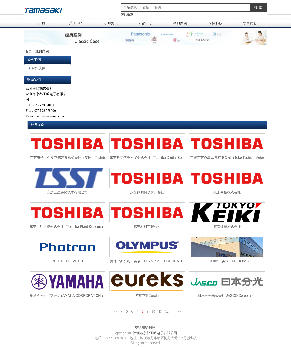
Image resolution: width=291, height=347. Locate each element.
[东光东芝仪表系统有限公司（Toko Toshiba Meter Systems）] (227, 143)
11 (160, 311)
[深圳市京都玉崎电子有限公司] (43, 10)
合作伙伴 (38, 68)
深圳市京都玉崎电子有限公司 (155, 333)
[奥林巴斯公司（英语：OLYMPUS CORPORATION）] (147, 247)
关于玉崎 (76, 23)
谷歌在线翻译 (145, 327)
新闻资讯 (111, 23)
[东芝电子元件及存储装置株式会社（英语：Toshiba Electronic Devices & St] (67, 143)
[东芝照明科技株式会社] (147, 178)
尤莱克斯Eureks (147, 295)
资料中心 (215, 23)
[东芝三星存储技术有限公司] (67, 178)
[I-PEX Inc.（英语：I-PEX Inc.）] (227, 247)
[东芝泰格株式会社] (227, 178)
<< (115, 311)
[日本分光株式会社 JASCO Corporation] (227, 281)
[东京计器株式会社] (227, 212)
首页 (28, 51)
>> (179, 311)
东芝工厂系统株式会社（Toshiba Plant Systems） (67, 226)
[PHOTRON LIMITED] (67, 247)
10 (153, 311)
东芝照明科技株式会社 (147, 192)
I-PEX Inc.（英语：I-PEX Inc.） (227, 261)
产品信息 (130, 7)
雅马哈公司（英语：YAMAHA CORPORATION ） (67, 295)
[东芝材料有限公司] (147, 212)
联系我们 (249, 23)
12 (167, 311)
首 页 (41, 23)
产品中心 (145, 23)
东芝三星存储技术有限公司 (67, 192)
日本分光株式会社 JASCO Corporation (227, 295)
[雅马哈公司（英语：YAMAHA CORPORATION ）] (67, 281)
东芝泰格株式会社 (227, 192)
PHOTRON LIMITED (67, 261)
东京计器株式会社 (227, 226)
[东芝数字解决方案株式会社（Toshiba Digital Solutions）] (147, 143)
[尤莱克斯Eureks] (147, 281)
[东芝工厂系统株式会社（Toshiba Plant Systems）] (67, 212)
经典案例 (180, 23)
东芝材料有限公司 (147, 226)
